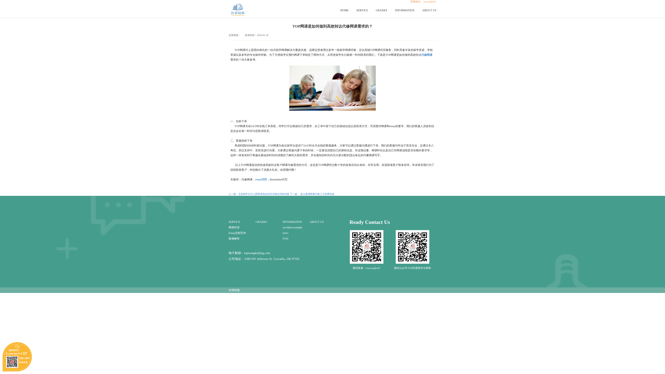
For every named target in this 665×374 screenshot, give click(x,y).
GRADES (381, 10)
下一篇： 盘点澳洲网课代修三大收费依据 (312, 194)
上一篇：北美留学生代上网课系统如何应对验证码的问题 (259, 194)
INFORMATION (404, 10)
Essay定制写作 (237, 232)
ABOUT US (429, 10)
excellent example (292, 227)
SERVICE (362, 10)
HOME (344, 10)
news (285, 232)
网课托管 (234, 227)
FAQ (285, 238)
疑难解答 (234, 238)
